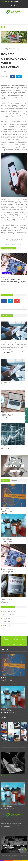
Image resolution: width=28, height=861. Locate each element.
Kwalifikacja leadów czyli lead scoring (13, 846)
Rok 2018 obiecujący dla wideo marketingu (13, 61)
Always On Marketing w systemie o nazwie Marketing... (7, 415)
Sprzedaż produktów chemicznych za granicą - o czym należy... (8, 541)
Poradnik (5, 628)
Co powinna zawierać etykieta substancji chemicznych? (7, 601)
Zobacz (20, 849)
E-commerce (12, 48)
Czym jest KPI (5, 384)
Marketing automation (9, 611)
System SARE (5, 776)
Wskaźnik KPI (6, 621)
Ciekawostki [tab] (14, 480)
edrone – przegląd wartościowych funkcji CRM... (13, 351)
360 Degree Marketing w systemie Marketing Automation (8, 511)
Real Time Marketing (8, 614)
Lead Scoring (6, 618)
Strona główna (4, 48)
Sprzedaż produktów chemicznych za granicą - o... (8, 712)
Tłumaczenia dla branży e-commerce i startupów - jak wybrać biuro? (13, 282)
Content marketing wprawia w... (13, 245)
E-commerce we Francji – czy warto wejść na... (9, 447)
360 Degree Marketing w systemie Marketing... (14, 239)
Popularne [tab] (5, 480)
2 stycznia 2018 (5, 71)
